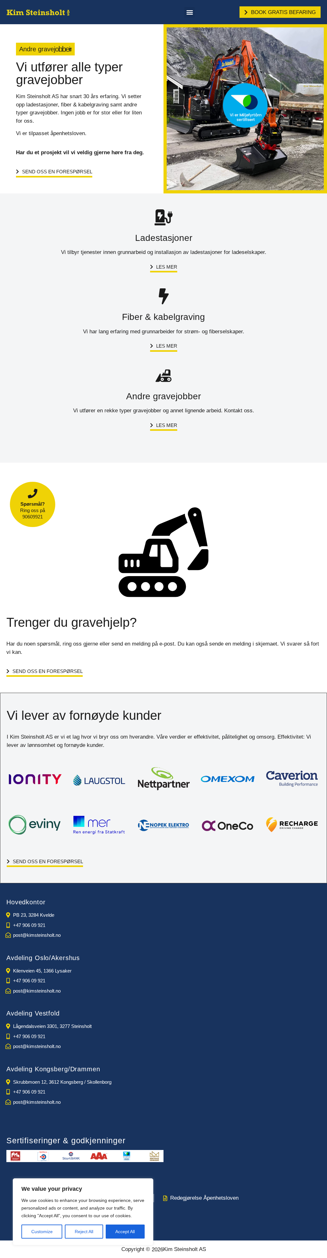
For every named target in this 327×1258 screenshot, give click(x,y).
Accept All (125, 1231)
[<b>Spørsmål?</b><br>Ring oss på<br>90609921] (32, 493)
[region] (83, 1211)
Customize (42, 1231)
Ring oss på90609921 (32, 510)
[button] (189, 12)
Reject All (84, 1231)
